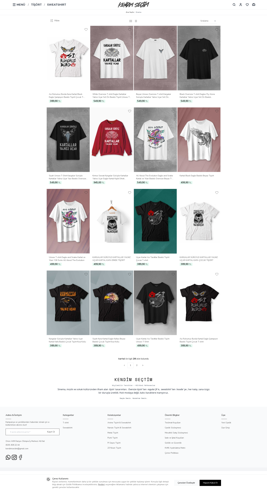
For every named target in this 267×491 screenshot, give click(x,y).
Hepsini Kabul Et (210, 482)
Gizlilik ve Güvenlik (173, 442)
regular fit (152, 389)
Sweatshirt (67, 427)
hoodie (179, 389)
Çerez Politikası (171, 453)
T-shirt (66, 422)
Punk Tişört (112, 437)
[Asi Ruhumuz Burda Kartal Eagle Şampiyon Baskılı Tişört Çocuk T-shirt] (198, 303)
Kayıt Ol (51, 431)
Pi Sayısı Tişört (114, 442)
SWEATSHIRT (56, 4)
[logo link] (133, 4)
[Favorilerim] (247, 4)
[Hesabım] (240, 4)
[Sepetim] (253, 4)
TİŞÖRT (36, 4)
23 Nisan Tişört (114, 448)
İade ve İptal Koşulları (174, 437)
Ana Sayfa (130, 12)
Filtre (57, 20)
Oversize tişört (135, 389)
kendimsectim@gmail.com (17, 448)
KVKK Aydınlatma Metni (175, 448)
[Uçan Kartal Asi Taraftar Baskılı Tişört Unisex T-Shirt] (155, 303)
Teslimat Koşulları (173, 422)
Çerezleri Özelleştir (186, 482)
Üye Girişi (225, 427)
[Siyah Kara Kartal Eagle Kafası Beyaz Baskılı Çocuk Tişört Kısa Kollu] (111, 303)
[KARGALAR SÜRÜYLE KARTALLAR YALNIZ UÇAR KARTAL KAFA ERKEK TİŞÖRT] (111, 221)
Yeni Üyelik (226, 422)
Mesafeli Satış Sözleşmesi (176, 432)
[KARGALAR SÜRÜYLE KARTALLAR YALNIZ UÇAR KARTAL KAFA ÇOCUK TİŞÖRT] (198, 221)
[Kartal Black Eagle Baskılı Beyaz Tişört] (198, 139)
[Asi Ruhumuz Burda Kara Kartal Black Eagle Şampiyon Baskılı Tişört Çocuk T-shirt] (68, 58)
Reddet (101, 484)
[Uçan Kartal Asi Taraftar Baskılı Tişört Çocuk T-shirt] (155, 221)
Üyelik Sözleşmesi (173, 427)
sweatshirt (166, 389)
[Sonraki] (142, 365)
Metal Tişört (113, 432)
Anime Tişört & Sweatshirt (119, 422)
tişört (111, 389)
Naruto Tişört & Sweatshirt (119, 427)
